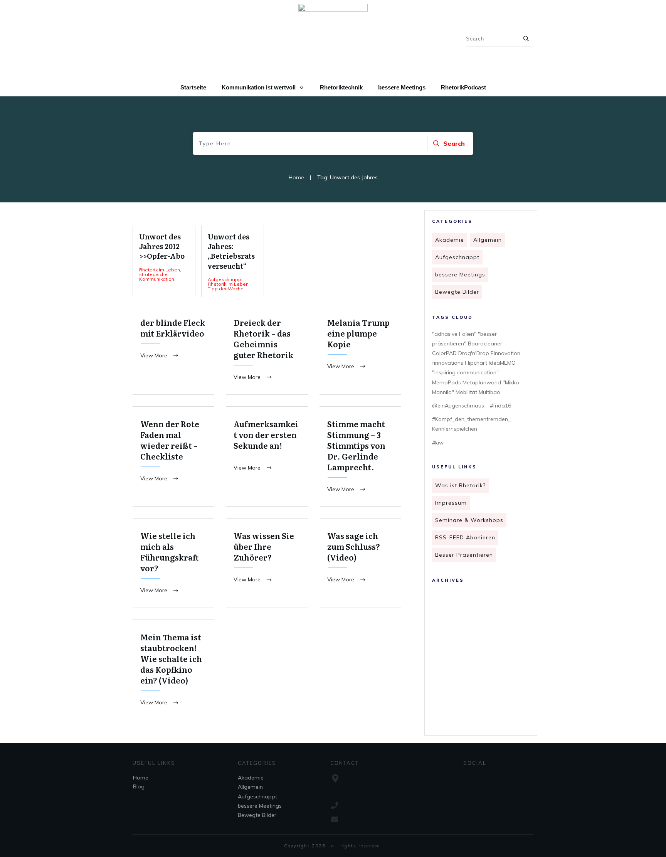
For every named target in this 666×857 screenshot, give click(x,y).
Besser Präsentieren (464, 554)
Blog (139, 786)
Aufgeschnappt (457, 257)
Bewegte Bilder (457, 291)
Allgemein (487, 239)
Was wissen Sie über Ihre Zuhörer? (267, 563)
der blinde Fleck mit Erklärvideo (173, 349)
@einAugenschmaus (458, 405)
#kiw (438, 442)
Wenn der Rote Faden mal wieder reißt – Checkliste (173, 457)
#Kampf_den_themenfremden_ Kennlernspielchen (471, 424)
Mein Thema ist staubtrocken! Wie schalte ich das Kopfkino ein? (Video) (173, 670)
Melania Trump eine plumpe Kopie (360, 349)
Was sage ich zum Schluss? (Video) (360, 563)
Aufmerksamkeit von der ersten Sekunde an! (267, 457)
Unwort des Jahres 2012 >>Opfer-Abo (164, 261)
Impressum (451, 502)
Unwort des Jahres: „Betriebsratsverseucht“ (233, 261)
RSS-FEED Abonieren (465, 537)
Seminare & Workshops (469, 520)
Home (140, 777)
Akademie (449, 239)
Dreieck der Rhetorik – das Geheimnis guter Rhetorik (267, 349)
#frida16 (500, 405)
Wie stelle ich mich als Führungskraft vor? (173, 563)
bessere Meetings (460, 274)
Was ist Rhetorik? (460, 485)
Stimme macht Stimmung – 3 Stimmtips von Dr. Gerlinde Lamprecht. (360, 457)
